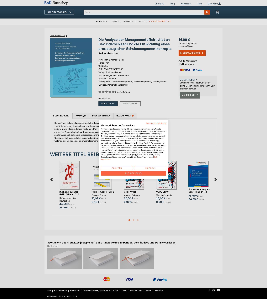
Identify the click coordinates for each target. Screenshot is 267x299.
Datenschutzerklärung (156, 123)
